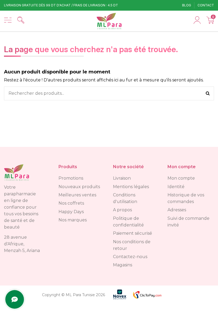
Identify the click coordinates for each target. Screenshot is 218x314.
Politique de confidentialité (128, 222)
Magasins (122, 264)
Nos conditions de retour (131, 245)
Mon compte (181, 178)
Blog (187, 5)
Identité (176, 186)
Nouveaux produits (79, 186)
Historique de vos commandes (185, 198)
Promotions (70, 178)
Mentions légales (131, 186)
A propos (122, 209)
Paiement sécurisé (132, 233)
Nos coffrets (71, 203)
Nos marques (72, 219)
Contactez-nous (130, 256)
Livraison (122, 178)
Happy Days (71, 211)
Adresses (176, 209)
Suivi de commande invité (188, 222)
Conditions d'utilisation (125, 198)
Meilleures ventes (77, 194)
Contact (206, 5)
